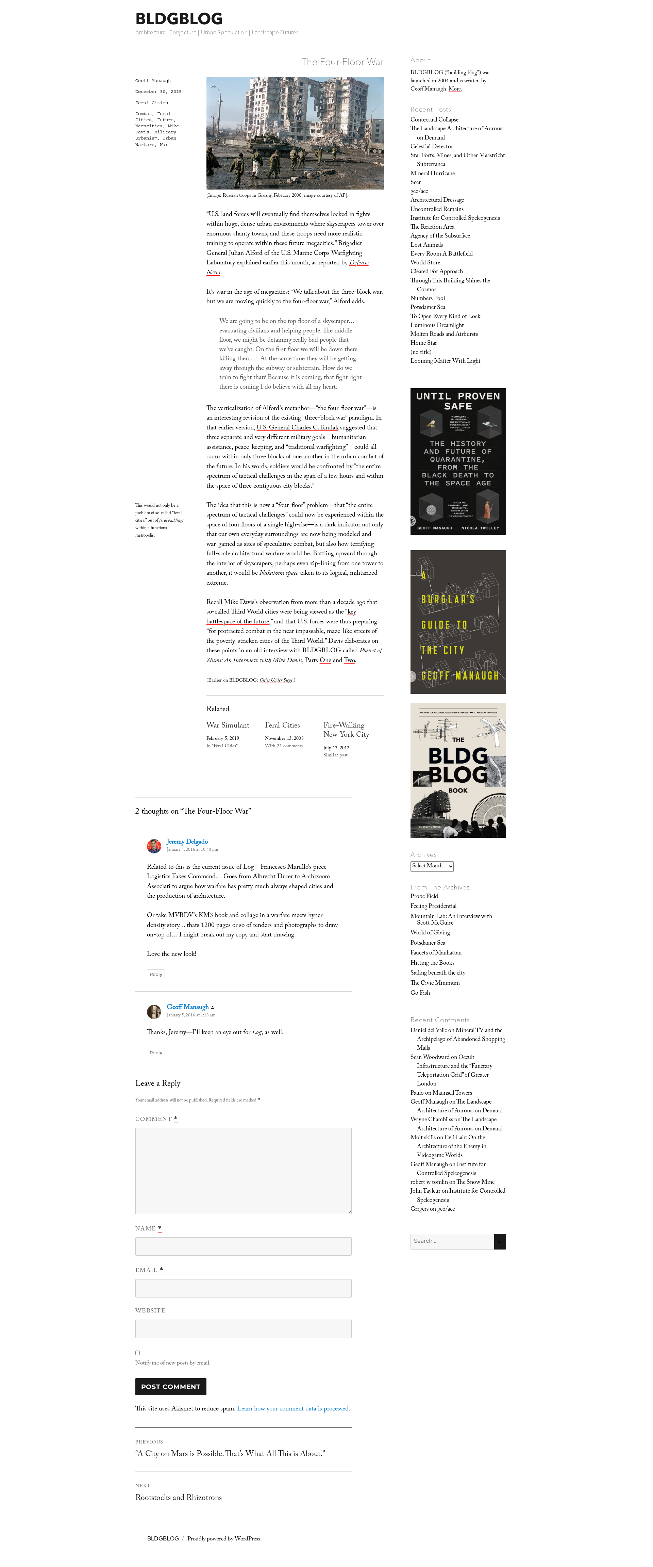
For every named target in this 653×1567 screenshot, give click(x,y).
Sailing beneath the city (438, 973)
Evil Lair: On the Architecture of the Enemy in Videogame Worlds (451, 1147)
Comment (156, 1120)
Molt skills (423, 1138)
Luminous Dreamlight (437, 326)
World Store (425, 263)
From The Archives (440, 887)
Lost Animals (427, 246)
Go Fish (420, 994)
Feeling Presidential (433, 907)
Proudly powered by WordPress (223, 1540)
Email (149, 1271)
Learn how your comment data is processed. (293, 1409)
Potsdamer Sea (428, 308)
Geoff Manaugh (153, 80)
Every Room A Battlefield (442, 254)
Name (148, 1229)
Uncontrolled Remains (437, 210)
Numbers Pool (428, 299)
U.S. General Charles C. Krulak (297, 428)
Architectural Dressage (437, 201)
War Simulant (227, 726)
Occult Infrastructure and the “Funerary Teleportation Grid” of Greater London (454, 1071)
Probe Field (424, 897)
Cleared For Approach (437, 272)
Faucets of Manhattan (436, 953)
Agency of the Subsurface (440, 236)
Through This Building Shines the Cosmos (450, 285)
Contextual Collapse (434, 120)
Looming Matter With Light (446, 362)
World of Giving (430, 933)
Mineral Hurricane (433, 174)
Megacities (149, 126)
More (455, 89)
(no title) (421, 353)
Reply (156, 974)
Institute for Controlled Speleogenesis (455, 219)
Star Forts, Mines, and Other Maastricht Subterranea (458, 160)
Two (349, 661)
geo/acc (419, 192)
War (164, 144)
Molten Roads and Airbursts (444, 335)
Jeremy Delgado (187, 842)
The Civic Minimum (435, 984)
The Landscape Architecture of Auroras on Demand (457, 133)
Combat (143, 113)
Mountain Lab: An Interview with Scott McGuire (451, 920)
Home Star (424, 344)
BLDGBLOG (179, 18)
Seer (416, 183)
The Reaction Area (432, 228)
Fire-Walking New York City (346, 731)
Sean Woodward (430, 1058)
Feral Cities (282, 726)
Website (150, 1311)
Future (165, 120)
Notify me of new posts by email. (173, 1363)
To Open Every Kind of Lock (446, 317)
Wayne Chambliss (432, 1120)
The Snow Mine (475, 1183)
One (325, 661)
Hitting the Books (432, 964)
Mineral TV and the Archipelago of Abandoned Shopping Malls (461, 1040)
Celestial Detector (432, 147)
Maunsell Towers (452, 1094)
